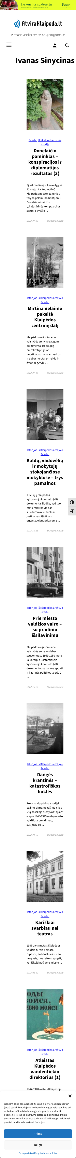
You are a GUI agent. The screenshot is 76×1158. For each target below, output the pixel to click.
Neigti (38, 1145)
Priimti (38, 1134)
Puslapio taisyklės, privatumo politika (38, 1153)
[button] (70, 1096)
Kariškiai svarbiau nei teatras (44, 928)
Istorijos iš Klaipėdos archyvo (45, 298)
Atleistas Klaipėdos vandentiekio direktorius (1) (44, 1069)
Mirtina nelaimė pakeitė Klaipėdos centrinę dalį (45, 317)
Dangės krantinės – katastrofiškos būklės (44, 783)
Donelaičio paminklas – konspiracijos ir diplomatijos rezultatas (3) (45, 162)
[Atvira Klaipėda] (38, 27)
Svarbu (33, 140)
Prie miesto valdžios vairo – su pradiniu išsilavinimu (45, 627)
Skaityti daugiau (55, 221)
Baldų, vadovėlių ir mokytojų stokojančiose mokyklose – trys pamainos (45, 472)
